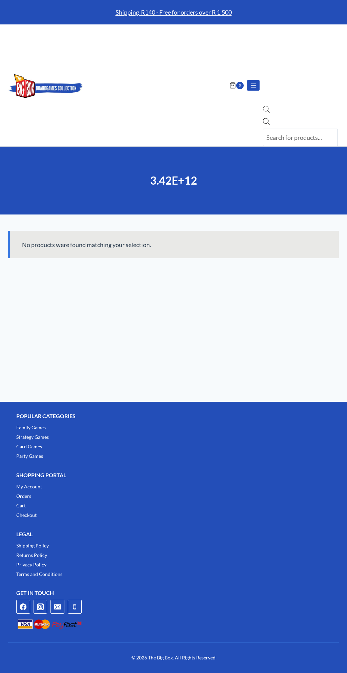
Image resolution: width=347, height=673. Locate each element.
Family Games (31, 427)
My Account (29, 486)
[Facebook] (23, 607)
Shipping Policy (32, 545)
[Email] (57, 607)
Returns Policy (31, 555)
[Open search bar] (266, 110)
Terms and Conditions (39, 574)
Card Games (29, 446)
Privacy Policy (31, 564)
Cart (21, 505)
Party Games (29, 456)
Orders (23, 496)
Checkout (26, 515)
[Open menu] (253, 85)
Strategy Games (32, 437)
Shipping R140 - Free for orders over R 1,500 (174, 12)
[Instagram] (40, 607)
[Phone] (75, 607)
